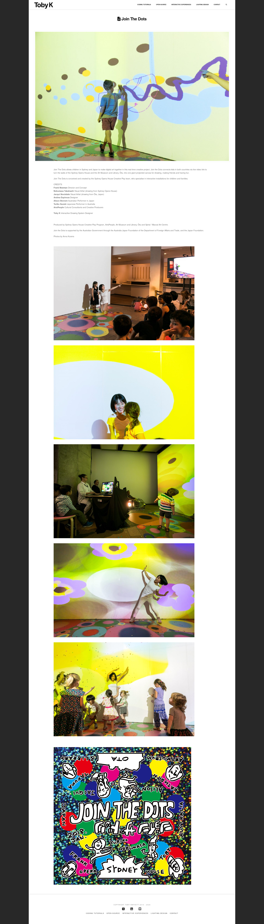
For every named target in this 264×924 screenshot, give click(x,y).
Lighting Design (159, 913)
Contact (174, 913)
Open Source (113, 913)
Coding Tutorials (95, 913)
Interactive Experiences (135, 913)
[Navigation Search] (226, 5)
